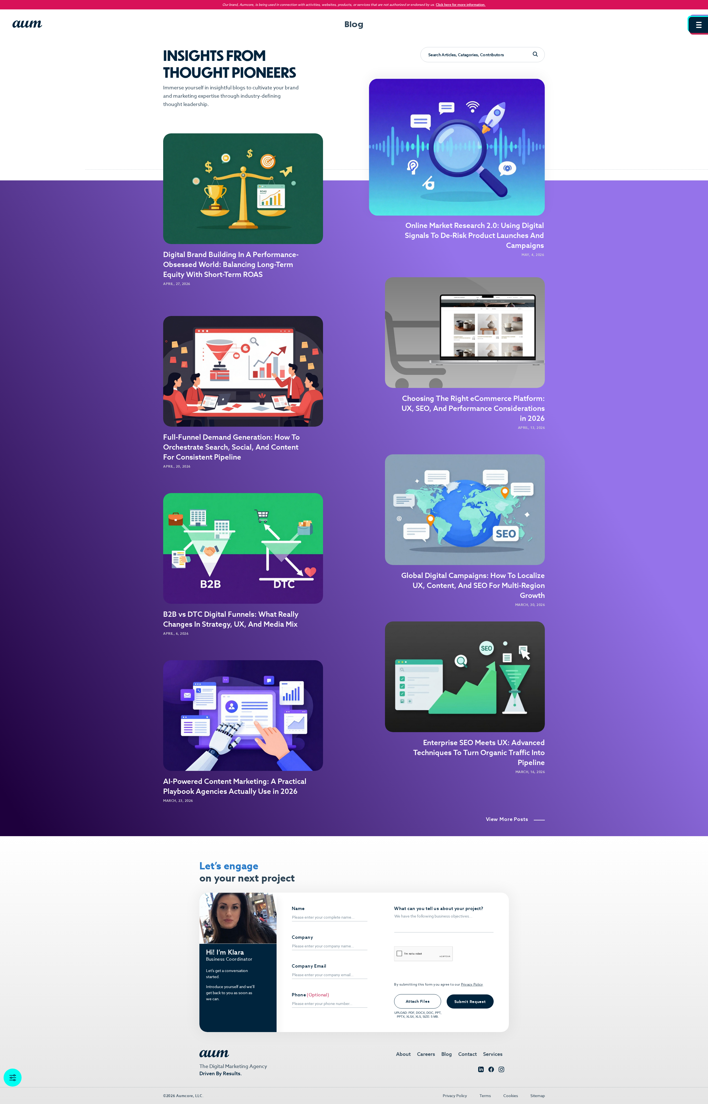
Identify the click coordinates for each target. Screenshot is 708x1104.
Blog (446, 1054)
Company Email (309, 966)
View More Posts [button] (507, 819)
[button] (698, 25)
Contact (467, 1054)
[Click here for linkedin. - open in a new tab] (481, 1070)
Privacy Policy (472, 984)
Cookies (510, 1095)
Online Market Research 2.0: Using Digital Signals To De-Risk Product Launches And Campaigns (474, 235)
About (403, 1054)
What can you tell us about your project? (438, 908)
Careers (426, 1054)
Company (302, 937)
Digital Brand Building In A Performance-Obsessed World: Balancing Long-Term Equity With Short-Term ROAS (231, 264)
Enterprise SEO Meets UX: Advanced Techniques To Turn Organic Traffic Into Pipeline (479, 752)
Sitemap (537, 1095)
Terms (485, 1095)
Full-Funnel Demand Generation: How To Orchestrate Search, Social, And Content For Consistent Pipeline (231, 447)
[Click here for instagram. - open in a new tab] (501, 1070)
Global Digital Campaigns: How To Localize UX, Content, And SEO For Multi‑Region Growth (473, 585)
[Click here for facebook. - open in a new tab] (491, 1070)
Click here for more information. (461, 4)
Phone (299, 995)
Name (298, 908)
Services (493, 1054)
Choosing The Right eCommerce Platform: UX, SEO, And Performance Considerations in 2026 (473, 408)
